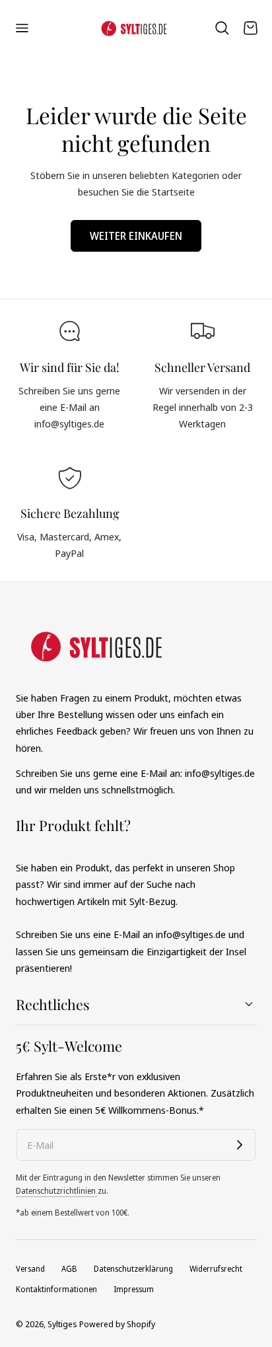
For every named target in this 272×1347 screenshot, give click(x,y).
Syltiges (62, 1324)
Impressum (134, 1289)
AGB (69, 1268)
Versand (30, 1268)
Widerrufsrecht (215, 1268)
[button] (21, 27)
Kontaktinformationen (56, 1289)
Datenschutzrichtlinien (57, 1190)
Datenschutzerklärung (133, 1268)
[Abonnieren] (239, 1144)
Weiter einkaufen (136, 236)
